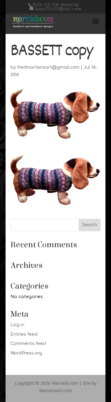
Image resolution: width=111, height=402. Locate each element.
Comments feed (28, 343)
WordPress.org (26, 353)
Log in (17, 324)
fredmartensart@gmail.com (48, 67)
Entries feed (24, 334)
